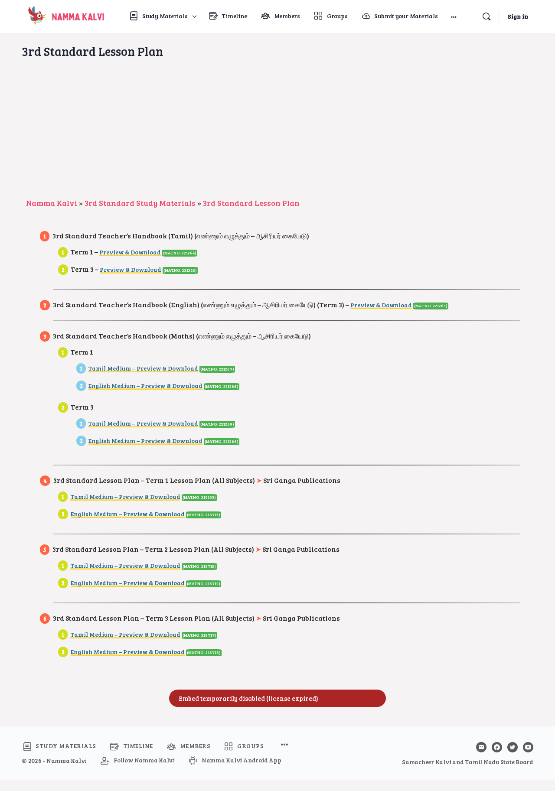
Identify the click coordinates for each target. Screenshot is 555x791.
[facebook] (497, 747)
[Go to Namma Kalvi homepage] (64, 15)
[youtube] (528, 747)
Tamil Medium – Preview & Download (143, 368)
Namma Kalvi (51, 203)
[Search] (486, 16)
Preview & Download (130, 252)
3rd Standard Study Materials (140, 203)
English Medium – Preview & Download (145, 385)
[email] (481, 747)
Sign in (518, 16)
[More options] (454, 16)
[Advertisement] (277, 132)
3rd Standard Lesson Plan (251, 203)
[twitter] (512, 747)
